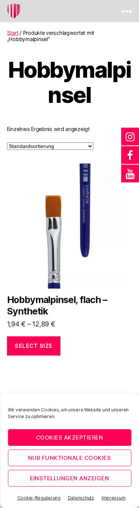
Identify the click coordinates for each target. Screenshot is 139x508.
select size (34, 345)
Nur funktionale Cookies (69, 457)
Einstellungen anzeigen (69, 478)
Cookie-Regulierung (38, 498)
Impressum (114, 498)
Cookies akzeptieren (69, 437)
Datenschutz (81, 498)
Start (13, 33)
